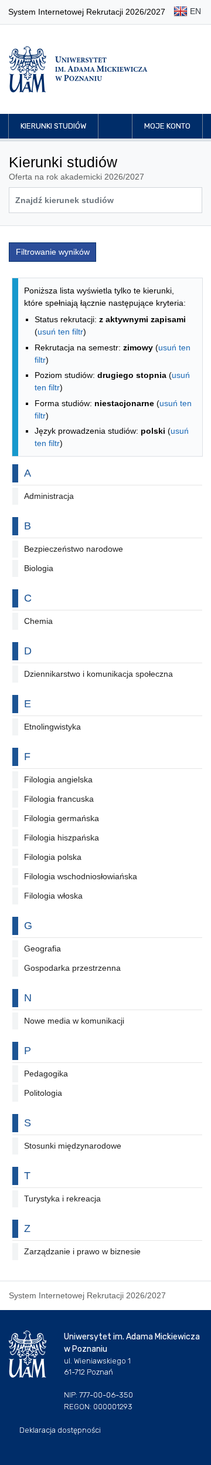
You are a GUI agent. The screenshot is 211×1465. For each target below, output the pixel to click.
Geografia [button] (42, 948)
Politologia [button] (43, 1093)
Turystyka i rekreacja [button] (62, 1198)
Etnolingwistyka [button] (52, 726)
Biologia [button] (38, 568)
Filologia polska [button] (52, 857)
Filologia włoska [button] (53, 895)
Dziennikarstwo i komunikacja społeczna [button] (98, 674)
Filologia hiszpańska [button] (61, 837)
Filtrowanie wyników (53, 251)
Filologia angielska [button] (58, 779)
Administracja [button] (49, 496)
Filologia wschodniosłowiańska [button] (80, 876)
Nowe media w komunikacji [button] (74, 1020)
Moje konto (167, 125)
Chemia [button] (38, 621)
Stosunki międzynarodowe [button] (72, 1145)
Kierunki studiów (53, 125)
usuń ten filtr (60, 331)
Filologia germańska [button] (61, 818)
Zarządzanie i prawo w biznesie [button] (82, 1251)
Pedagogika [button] (46, 1073)
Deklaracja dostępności (60, 1430)
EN (194, 11)
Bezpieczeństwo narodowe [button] (73, 548)
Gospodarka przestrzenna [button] (72, 968)
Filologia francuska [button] (59, 799)
